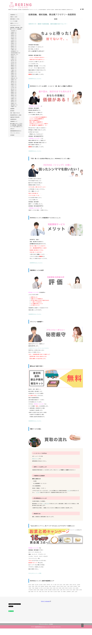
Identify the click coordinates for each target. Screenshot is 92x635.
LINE (37, 492)
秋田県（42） (14, 35)
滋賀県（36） (14, 71)
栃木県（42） (14, 45)
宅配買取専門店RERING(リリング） (42, 626)
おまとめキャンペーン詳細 (34, 573)
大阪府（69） (14, 76)
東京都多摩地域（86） (16, 52)
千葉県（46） (14, 49)
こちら (68, 490)
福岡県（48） (14, 95)
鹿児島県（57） (14, 105)
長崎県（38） (14, 100)
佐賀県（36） (14, 98)
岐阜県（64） (14, 67)
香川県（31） (14, 89)
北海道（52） (14, 32)
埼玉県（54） (14, 48)
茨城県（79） (14, 43)
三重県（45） (14, 70)
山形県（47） (14, 40)
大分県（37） (14, 97)
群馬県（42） (14, 46)
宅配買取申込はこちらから (34, 78)
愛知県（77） (14, 68)
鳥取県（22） (14, 81)
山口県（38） (14, 87)
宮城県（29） (14, 38)
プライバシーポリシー (44, 624)
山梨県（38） (14, 59)
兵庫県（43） (14, 79)
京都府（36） (14, 73)
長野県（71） (14, 57)
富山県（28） (14, 60)
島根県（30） (14, 84)
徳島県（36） (14, 90)
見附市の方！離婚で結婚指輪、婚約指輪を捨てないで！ (48, 24)
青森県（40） (14, 33)
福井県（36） (14, 63)
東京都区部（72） (15, 51)
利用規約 (51, 624)
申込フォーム (35, 458)
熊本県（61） (14, 101)
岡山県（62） (14, 82)
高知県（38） (14, 93)
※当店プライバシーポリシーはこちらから (38, 348)
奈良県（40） (14, 75)
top (82, 626)
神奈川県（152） (15, 54)
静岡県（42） (14, 65)
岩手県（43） (14, 37)
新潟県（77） (14, 56)
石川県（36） (14, 62)
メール (43, 503)
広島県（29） (14, 86)
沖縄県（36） (14, 106)
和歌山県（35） (14, 78)
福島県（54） (14, 41)
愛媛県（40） (14, 92)
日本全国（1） (14, 30)
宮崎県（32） (14, 103)
